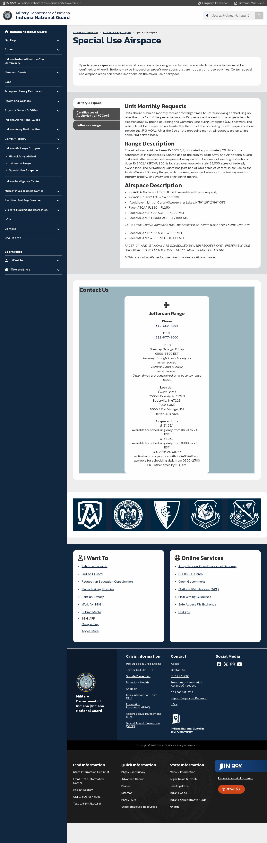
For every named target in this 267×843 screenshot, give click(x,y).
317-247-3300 (180, 676)
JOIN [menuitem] (8, 219)
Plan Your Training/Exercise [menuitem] (22, 199)
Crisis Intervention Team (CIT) (142, 696)
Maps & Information (182, 772)
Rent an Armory (93, 597)
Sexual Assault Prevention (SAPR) (143, 724)
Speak (231, 789)
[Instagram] (232, 664)
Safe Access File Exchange (197, 604)
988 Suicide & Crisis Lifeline (143, 663)
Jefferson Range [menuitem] (20, 163)
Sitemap (127, 793)
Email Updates (179, 786)
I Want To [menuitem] (22, 259)
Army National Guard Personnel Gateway (207, 566)
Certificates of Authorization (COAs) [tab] (92, 114)
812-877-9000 (167, 337)
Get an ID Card (92, 574)
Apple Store (90, 631)
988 (144, 670)
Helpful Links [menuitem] (21, 269)
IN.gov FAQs (128, 800)
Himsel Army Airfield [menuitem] (22, 156)
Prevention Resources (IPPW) (138, 706)
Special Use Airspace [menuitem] (23, 170)
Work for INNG (91, 604)
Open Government (191, 582)
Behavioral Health (137, 682)
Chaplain (131, 688)
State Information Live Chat (91, 772)
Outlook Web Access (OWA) (198, 589)
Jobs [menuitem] (8, 82)
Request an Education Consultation (107, 582)
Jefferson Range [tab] (88, 125)
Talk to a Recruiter (95, 566)
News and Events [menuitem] (16, 71)
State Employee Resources (139, 806)
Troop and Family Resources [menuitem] (23, 90)
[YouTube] (239, 664)
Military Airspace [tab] (89, 103)
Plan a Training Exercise (98, 589)
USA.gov (184, 612)
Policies (126, 786)
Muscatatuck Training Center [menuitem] (24, 190)
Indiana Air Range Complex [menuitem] (22, 147)
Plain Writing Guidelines (194, 597)
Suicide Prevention (138, 676)
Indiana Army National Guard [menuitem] (24, 128)
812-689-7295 (167, 326)
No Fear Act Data (182, 692)
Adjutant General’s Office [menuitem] (21, 109)
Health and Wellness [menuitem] (18, 100)
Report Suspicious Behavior (189, 698)
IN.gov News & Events (184, 779)
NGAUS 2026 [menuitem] (13, 238)
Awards (174, 806)
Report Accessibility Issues (235, 778)
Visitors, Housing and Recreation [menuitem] (26, 209)
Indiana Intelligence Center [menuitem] (22, 181)
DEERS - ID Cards (190, 574)
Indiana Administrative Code (188, 800)
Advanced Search (132, 779)
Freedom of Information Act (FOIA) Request (186, 684)
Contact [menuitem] (16, 227)
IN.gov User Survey (133, 772)
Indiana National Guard (43, 15)
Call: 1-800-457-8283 (86, 796)
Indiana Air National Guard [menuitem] (22, 119)
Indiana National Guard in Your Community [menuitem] (25, 61)
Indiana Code (178, 793)
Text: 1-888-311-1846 (87, 803)
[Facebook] (219, 664)
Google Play (90, 624)
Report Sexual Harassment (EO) (143, 715)
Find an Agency (83, 789)
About (175, 663)
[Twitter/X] (225, 664)
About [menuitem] (16, 48)
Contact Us (178, 670)
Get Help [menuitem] (16, 39)
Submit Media (91, 612)
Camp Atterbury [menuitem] (16, 137)
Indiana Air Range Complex (117, 32)
